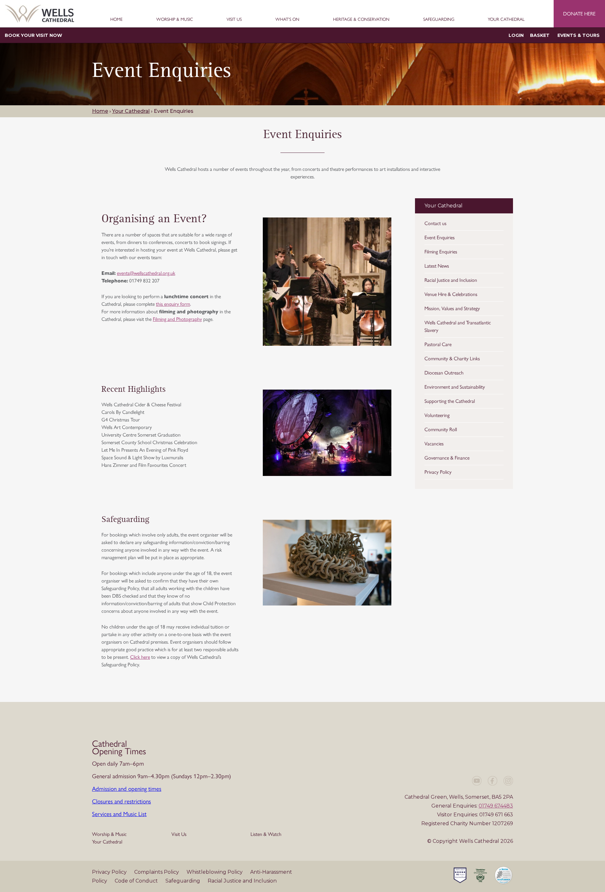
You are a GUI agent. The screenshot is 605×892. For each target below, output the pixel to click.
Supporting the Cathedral (449, 401)
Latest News (436, 266)
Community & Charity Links (452, 359)
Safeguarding (438, 19)
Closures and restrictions (121, 801)
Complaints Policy (157, 872)
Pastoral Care (438, 344)
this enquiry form (173, 304)
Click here (140, 657)
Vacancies (434, 444)
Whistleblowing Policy (215, 872)
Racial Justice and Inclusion (450, 280)
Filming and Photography (177, 319)
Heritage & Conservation (361, 19)
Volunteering (437, 415)
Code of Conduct (137, 881)
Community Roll (440, 429)
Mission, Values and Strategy (452, 308)
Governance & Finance (447, 458)
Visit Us (234, 19)
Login (516, 35)
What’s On (287, 19)
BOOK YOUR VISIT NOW (33, 35)
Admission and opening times (126, 788)
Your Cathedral (506, 19)
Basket (540, 35)
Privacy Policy (438, 472)
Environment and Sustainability (454, 387)
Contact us (435, 223)
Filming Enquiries (440, 252)
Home (116, 19)
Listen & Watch (266, 834)
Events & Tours (578, 35)
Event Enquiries (439, 237)
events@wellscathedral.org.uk (146, 273)
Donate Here (579, 14)
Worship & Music (174, 19)
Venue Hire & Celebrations (450, 294)
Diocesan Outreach (444, 373)
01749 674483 (496, 806)
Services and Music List (119, 814)
